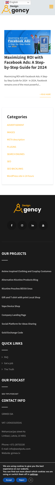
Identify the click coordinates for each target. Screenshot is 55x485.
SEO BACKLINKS (15, 168)
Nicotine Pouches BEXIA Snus (17, 288)
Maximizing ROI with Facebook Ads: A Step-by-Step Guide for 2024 (25, 62)
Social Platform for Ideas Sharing (19, 323)
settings (34, 474)
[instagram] (22, 225)
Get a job (8, 363)
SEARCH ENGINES (15, 154)
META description (16, 139)
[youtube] (43, 225)
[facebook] (11, 225)
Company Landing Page (14, 315)
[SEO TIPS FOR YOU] (15, 9)
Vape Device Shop (11, 306)
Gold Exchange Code (12, 332)
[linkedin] (32, 225)
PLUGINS (11, 146)
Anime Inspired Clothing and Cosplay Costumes (26, 271)
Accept (9, 480)
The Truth (9, 369)
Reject (21, 480)
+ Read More (45, 94)
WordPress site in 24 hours (20, 176)
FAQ (6, 357)
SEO (9, 161)
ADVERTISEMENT (15, 125)
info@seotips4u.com (19, 448)
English (13, 2)
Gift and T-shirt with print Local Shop (21, 297)
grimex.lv (15, 453)
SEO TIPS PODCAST (10, 394)
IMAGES (11, 132)
